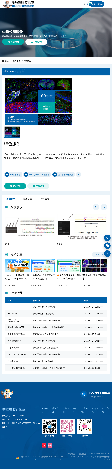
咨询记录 (44, 198)
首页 (7, 60)
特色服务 (28, 60)
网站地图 (71, 453)
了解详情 (38, 41)
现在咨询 (15, 41)
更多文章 (99, 254)
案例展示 (10, 198)
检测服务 (16, 60)
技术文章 (27, 198)
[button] (96, 207)
